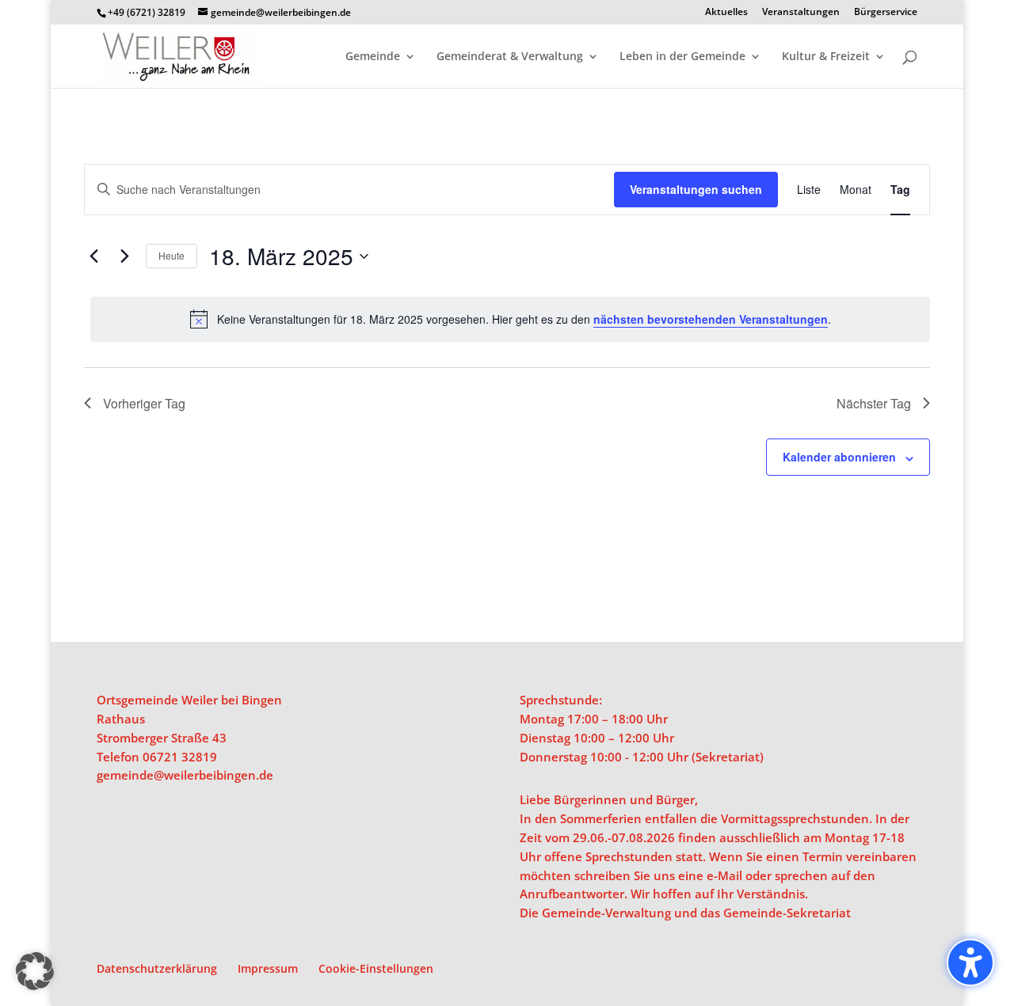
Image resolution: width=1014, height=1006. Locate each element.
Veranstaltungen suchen (696, 189)
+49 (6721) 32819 (146, 12)
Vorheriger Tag (144, 403)
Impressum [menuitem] (268, 968)
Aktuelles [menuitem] (726, 12)
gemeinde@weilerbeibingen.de (185, 775)
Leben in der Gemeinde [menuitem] (682, 57)
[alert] (510, 319)
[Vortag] (93, 256)
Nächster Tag (874, 403)
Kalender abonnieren (839, 457)
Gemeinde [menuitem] (372, 57)
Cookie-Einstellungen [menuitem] (375, 968)
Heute (171, 255)
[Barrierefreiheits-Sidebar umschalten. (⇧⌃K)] (970, 962)
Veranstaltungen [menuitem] (801, 12)
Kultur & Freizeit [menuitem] (826, 57)
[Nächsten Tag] (124, 256)
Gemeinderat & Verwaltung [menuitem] (509, 57)
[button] (35, 971)
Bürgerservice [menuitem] (885, 12)
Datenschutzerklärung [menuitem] (157, 968)
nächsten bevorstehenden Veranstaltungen (710, 319)
